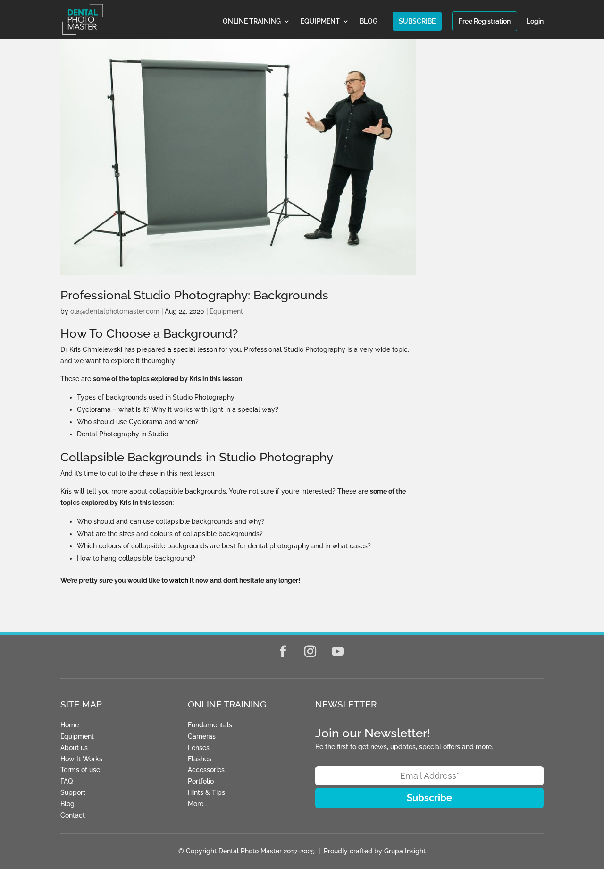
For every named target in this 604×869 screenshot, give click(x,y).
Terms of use (80, 770)
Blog (67, 804)
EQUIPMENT (320, 21)
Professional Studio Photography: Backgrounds (194, 295)
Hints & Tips (206, 792)
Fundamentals (210, 725)
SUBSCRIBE (417, 21)
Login (535, 21)
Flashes (199, 759)
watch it (181, 580)
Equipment (226, 311)
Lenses (199, 747)
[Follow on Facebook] (283, 652)
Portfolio (201, 781)
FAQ (66, 781)
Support (72, 792)
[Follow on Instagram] (310, 652)
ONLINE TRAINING (252, 21)
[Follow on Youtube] (338, 652)
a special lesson (192, 349)
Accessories (206, 770)
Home (69, 725)
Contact (72, 815)
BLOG (369, 21)
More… (197, 804)
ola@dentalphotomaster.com (114, 311)
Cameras (202, 736)
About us (74, 747)
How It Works (81, 759)
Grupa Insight (405, 851)
